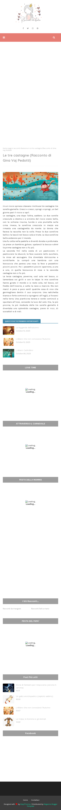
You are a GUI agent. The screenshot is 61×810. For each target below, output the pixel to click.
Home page (7, 148)
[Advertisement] (30, 112)
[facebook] (23, 28)
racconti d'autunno (20, 148)
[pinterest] (37, 28)
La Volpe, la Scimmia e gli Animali (31, 719)
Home (25, 800)
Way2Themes (25, 804)
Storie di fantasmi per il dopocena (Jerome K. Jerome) (36, 686)
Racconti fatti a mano (40, 609)
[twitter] (27, 28)
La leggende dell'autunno (27, 327)
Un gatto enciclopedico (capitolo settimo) (34, 696)
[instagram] (32, 28)
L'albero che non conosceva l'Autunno (33, 339)
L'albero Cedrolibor (24, 350)
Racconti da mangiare (12, 609)
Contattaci (35, 800)
